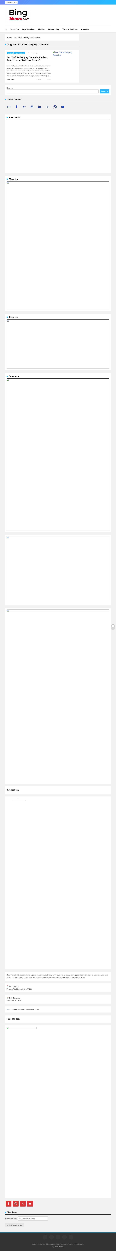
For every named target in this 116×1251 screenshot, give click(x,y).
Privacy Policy (53, 29)
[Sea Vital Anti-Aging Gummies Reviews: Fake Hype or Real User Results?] (65, 59)
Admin (39, 79)
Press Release (19, 53)
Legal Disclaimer (28, 29)
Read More (10, 79)
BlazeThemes (59, 1247)
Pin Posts (41, 29)
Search (10, 88)
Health (10, 53)
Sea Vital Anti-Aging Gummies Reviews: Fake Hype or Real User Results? (27, 59)
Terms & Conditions (69, 29)
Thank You (85, 29)
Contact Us (14, 29)
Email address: (11, 1218)
